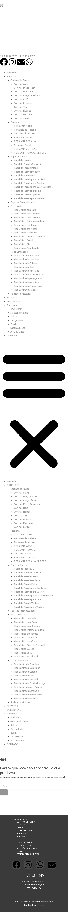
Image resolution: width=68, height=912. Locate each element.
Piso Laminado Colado (25, 263)
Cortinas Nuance (22, 110)
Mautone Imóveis (19, 312)
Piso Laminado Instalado (26, 270)
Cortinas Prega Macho (25, 87)
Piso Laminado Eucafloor (27, 255)
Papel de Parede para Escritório (30, 179)
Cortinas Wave (21, 84)
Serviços (21, 851)
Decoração (22, 825)
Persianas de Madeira (25, 129)
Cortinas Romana (23, 103)
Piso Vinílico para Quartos (27, 213)
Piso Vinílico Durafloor (25, 232)
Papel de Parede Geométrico (28, 164)
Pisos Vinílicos (17, 206)
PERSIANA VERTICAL (25, 149)
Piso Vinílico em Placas (25, 228)
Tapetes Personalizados (23, 202)
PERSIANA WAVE (23, 137)
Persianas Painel (22, 145)
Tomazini (11, 72)
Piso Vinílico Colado (24, 240)
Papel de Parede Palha (25, 175)
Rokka (13, 316)
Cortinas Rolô (21, 99)
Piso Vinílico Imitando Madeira (29, 221)
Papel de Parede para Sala (27, 190)
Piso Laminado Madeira (26, 289)
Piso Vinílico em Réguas (26, 225)
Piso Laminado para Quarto (28, 278)
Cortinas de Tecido (20, 80)
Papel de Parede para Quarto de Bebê (33, 187)
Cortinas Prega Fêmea (25, 91)
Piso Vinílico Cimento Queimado (30, 236)
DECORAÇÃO (14, 301)
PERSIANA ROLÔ (23, 126)
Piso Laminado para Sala (26, 282)
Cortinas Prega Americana (27, 95)
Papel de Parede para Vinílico (29, 198)
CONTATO (12, 335)
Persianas (15, 122)
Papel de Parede (18, 156)
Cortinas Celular (22, 118)
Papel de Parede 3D (24, 160)
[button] (34, 410)
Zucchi (13, 324)
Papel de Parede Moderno (27, 171)
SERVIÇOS (12, 297)
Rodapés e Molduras (20, 293)
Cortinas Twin (21, 107)
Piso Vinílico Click (23, 244)
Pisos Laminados (19, 251)
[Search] (4, 792)
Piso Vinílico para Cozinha (27, 217)
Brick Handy (16, 309)
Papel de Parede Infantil (26, 168)
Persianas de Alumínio (25, 133)
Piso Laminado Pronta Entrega (29, 274)
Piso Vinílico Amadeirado (26, 248)
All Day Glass (17, 331)
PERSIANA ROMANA (25, 141)
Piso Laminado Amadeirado (28, 286)
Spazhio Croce (17, 328)
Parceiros (12, 305)
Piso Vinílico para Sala (25, 209)
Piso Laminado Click (24, 267)
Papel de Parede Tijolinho (27, 194)
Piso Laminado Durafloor (27, 259)
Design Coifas (17, 320)
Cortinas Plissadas (23, 114)
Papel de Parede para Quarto (29, 183)
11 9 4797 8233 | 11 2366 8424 (17, 56)
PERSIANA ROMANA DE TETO (30, 152)
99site (41, 905)
